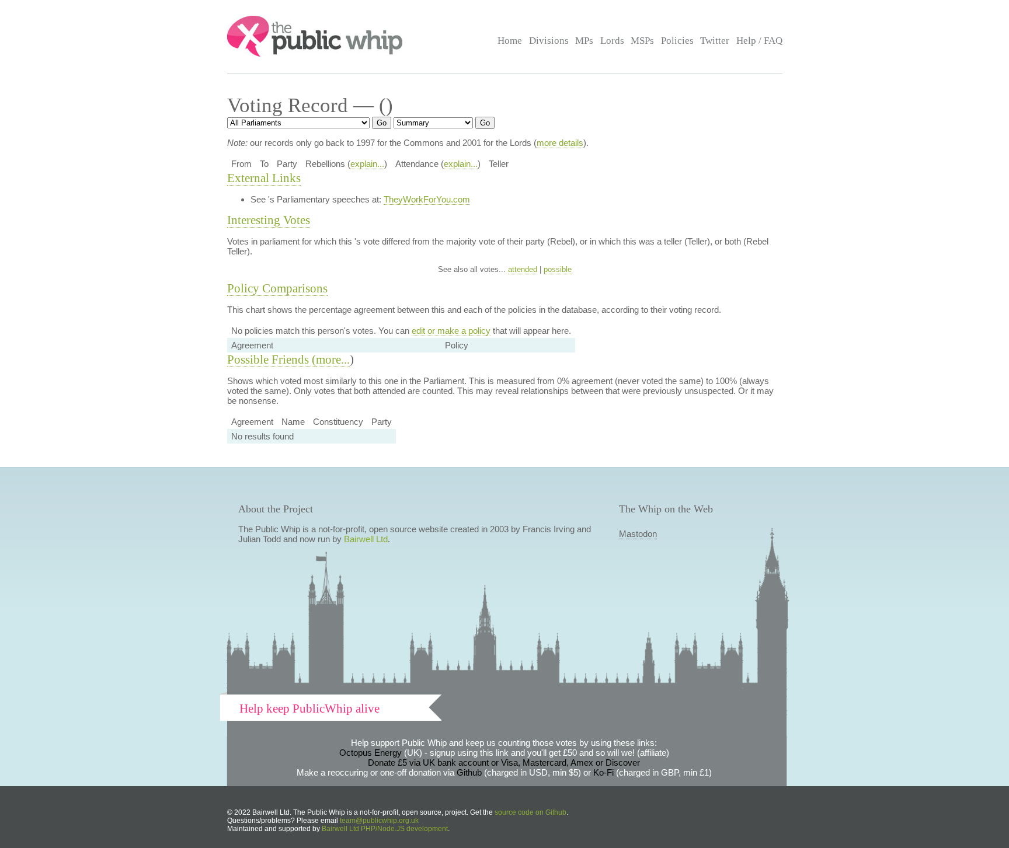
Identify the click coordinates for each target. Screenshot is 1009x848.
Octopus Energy (370, 753)
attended (522, 269)
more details (560, 143)
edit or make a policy (451, 331)
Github (469, 772)
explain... (367, 164)
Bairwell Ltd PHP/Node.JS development (385, 829)
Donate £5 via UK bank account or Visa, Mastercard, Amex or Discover (504, 762)
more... (333, 360)
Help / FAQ (759, 40)
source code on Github (530, 812)
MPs (584, 40)
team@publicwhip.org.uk (379, 820)
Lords (612, 40)
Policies (677, 40)
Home (509, 40)
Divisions (549, 40)
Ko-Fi (603, 772)
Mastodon (638, 534)
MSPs (642, 40)
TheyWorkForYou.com (427, 199)
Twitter (714, 40)
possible (558, 269)
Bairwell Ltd (366, 539)
